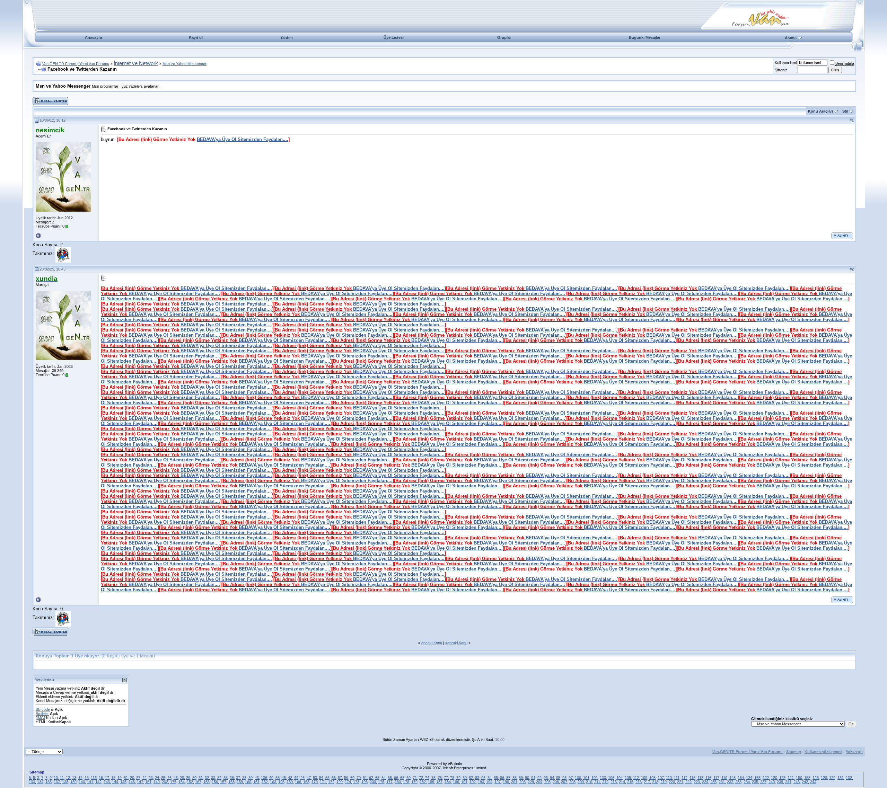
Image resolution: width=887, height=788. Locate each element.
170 (314, 782)
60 (352, 778)
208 (572, 782)
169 (290, 782)
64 (383, 778)
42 (290, 778)
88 (514, 778)
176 (381, 782)
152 (190, 782)
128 (824, 778)
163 (273, 782)
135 (48, 782)
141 (90, 782)
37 (238, 778)
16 (101, 778)
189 (431, 782)
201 (514, 782)
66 (396, 778)
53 (315, 778)
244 (813, 782)
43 (257, 778)
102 (594, 778)
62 (371, 778)
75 (433, 778)
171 (323, 782)
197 (497, 782)
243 (796, 782)
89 (521, 778)
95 (558, 778)
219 (663, 782)
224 (705, 782)
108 (652, 778)
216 (638, 782)
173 (356, 782)
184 (448, 782)
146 (132, 782)
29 (188, 778)
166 (298, 782)
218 (655, 782)
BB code (43, 709)
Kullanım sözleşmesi (823, 752)
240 (772, 782)
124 (749, 778)
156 (215, 782)
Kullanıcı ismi (786, 63)
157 (223, 782)
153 (807, 778)
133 (32, 782)
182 (423, 782)
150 (799, 778)
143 (107, 782)
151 (148, 782)
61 (365, 778)
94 (552, 778)
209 (581, 782)
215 (630, 782)
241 (788, 782)
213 (614, 782)
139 (73, 782)
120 (774, 778)
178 (406, 782)
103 (603, 778)
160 (248, 782)
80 (465, 778)
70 (359, 778)
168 (306, 782)
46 (302, 778)
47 (309, 778)
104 (619, 778)
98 (564, 778)
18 (113, 778)
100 (578, 778)
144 (115, 782)
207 (564, 782)
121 (791, 778)
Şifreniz (781, 70)
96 (483, 778)
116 (708, 778)
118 (700, 778)
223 (697, 782)
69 (408, 778)
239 (780, 782)
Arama (791, 38)
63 (377, 778)
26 (169, 778)
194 (489, 782)
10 (56, 778)
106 (611, 778)
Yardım (286, 37)
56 (334, 778)
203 (522, 782)
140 (82, 782)
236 (713, 782)
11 (62, 778)
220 (672, 782)
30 (194, 778)
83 (477, 778)
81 (126, 778)
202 (165, 782)
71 (415, 778)
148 (732, 778)
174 (348, 782)
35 (225, 778)
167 (198, 782)
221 (680, 782)
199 (339, 782)
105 (628, 778)
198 (506, 782)
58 (277, 778)
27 (138, 778)
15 (87, 778)
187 (439, 782)
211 (597, 782)
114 (684, 778)
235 (755, 782)
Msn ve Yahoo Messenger (185, 64)
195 (281, 782)
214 (622, 782)
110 (669, 778)
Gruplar (504, 37)
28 (182, 778)
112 (636, 778)
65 (390, 778)
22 (144, 778)
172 (331, 782)
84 (490, 778)
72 (421, 778)
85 (496, 778)
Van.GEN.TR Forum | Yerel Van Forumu (75, 64)
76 (440, 778)
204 (539, 782)
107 (661, 778)
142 (98, 782)
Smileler (42, 713)
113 (94, 778)
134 (40, 782)
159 (240, 782)
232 (730, 782)
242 (805, 782)
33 (213, 778)
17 (107, 778)
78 (452, 778)
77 (446, 778)
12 (68, 778)
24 (157, 778)
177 (389, 782)
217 (647, 782)
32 (207, 778)
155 (206, 782)
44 (296, 778)
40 (271, 778)
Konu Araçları (820, 111)
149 (156, 782)
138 (65, 782)
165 (757, 778)
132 (849, 778)
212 (605, 782)
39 (250, 778)
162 (265, 782)
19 (119, 778)
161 (256, 782)
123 (782, 778)
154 (741, 778)
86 (502, 778)
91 (533, 778)
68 (402, 778)
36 (232, 778)
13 (74, 778)
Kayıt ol (196, 37)
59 (346, 778)
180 (398, 782)
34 (219, 778)
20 (132, 778)
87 (508, 778)
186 (456, 782)
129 (832, 778)
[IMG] (40, 718)
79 (458, 778)
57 (340, 778)
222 (688, 782)
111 (676, 778)
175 (173, 782)
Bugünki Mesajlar (644, 37)
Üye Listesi (394, 37)
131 (840, 778)
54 (321, 778)
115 (692, 778)
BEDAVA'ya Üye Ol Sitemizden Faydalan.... (242, 139)
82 (471, 778)
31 (201, 778)
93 (546, 778)
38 (244, 778)
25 (163, 778)
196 (364, 782)
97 (571, 778)
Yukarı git (854, 752)
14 (80, 778)
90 (527, 778)
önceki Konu (431, 643)
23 (151, 778)
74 (427, 778)
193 (481, 782)
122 (766, 778)
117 (716, 778)
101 (586, 778)
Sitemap (793, 752)
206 (556, 782)
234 (747, 782)
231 (722, 782)
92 (539, 778)
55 (327, 778)
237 (763, 782)
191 (464, 782)
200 (373, 782)
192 (472, 782)
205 (547, 782)
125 (816, 778)
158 (231, 782)
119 (724, 778)
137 (57, 782)
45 (284, 778)
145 (123, 782)
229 (531, 782)
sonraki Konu (456, 643)
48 (176, 778)
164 (181, 782)
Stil (845, 111)
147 (140, 782)
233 (738, 782)
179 (414, 782)
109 (644, 778)
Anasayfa (93, 37)
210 (589, 782)
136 (264, 778)
